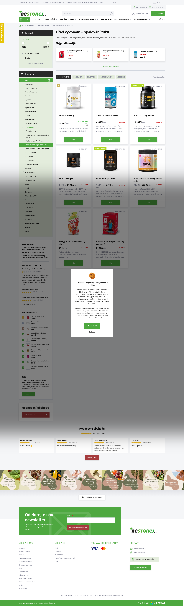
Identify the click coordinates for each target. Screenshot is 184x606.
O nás (20, 585)
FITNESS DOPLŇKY (31, 164)
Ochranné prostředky (32, 223)
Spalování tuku (30, 204)
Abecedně (121, 77)
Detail (73, 139)
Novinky (27, 227)
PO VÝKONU (29, 157)
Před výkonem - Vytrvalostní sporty (37, 149)
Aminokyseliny (30, 172)
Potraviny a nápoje (31, 123)
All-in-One (28, 168)
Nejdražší (91, 77)
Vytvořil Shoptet (143, 603)
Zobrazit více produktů (111, 66)
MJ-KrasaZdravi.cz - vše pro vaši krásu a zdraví (76, 595)
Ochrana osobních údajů (27, 582)
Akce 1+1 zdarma (31, 88)
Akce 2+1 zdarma (31, 92)
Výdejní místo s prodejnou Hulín (65, 558)
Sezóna (27, 115)
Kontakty (22, 2)
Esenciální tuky (30, 180)
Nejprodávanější (106, 77)
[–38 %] (73, 161)
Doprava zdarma (30, 104)
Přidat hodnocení (29, 415)
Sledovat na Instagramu (94, 497)
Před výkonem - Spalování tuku (36, 145)
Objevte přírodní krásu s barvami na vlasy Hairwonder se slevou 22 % (34, 248)
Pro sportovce (29, 127)
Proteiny (28, 200)
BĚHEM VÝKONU (30, 153)
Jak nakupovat (24, 575)
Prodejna (46, 2)
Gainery (27, 184)
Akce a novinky (23, 572)
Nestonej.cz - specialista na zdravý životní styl (108, 595)
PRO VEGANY (29, 160)
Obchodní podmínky (25, 578)
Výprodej (28, 100)
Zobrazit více (92, 458)
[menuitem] (24, 19)
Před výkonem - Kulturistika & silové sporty (37, 136)
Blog (101, 2)
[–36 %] (148, 161)
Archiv (28, 394)
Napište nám (23, 588)
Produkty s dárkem (31, 96)
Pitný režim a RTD (31, 196)
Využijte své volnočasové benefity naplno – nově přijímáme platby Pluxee (35, 256)
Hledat (111, 13)
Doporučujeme (29, 107)
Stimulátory (29, 208)
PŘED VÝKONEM (30, 131)
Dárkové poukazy (30, 111)
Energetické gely (30, 176)
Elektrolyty (28, 192)
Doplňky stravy (29, 119)
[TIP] (73, 99)
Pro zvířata (28, 219)
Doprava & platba (33, 2)
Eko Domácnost (30, 215)
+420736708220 (139, 553)
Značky (27, 231)
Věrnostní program (58, 2)
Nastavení (92, 332)
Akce (26, 80)
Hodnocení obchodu (90, 2)
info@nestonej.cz (140, 548)
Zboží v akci (29, 84)
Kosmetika (28, 212)
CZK (158, 3)
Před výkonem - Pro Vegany (35, 141)
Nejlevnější (78, 77)
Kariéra (57, 561)
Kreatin (27, 188)
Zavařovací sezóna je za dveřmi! (33, 252)
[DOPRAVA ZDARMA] (148, 99)
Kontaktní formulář (140, 567)
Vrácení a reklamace (74, 2)
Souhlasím (93, 326)
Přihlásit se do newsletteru (78, 527)
